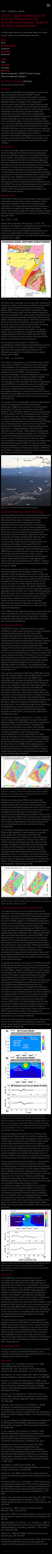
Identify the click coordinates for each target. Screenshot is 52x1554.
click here (27, 81)
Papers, (21, 11)
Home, (3, 11)
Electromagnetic (9, 74)
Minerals (5, 54)
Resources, (12, 11)
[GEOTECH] (11, 5)
